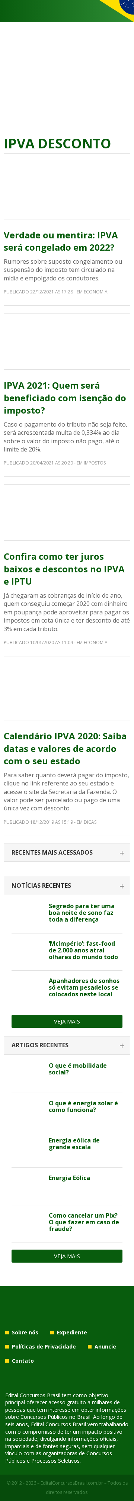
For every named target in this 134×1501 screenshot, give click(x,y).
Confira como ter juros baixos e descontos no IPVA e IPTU (64, 568)
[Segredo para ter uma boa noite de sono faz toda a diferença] (27, 914)
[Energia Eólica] (27, 1186)
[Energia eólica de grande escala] (27, 1149)
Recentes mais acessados (52, 852)
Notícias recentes (41, 885)
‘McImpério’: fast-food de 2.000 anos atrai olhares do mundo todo (83, 950)
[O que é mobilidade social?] (27, 1074)
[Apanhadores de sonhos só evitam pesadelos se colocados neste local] (27, 989)
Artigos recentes (40, 1045)
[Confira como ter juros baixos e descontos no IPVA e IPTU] (67, 512)
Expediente (72, 1332)
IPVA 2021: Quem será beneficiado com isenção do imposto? (65, 397)
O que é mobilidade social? (78, 1068)
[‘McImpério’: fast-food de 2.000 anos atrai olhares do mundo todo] (27, 952)
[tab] (67, 853)
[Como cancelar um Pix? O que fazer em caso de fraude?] (27, 1224)
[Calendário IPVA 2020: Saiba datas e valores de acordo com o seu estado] (67, 692)
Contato (23, 1360)
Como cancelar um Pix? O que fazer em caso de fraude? (84, 1222)
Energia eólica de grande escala (74, 1143)
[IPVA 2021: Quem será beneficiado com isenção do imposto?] (67, 341)
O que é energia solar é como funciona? (83, 1106)
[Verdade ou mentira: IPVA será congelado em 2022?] (67, 191)
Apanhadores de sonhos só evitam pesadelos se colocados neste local (84, 987)
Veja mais (67, 1021)
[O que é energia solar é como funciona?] (27, 1112)
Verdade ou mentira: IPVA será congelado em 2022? (61, 241)
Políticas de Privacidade (44, 1346)
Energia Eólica (69, 1178)
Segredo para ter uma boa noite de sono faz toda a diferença (82, 912)
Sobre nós (25, 1332)
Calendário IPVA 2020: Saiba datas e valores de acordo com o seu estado (65, 748)
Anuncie (105, 1346)
